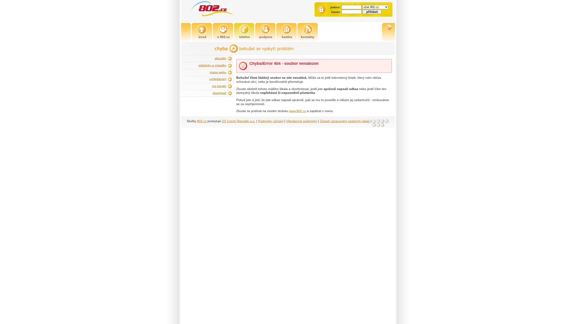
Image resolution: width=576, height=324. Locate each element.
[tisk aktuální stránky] (378, 125)
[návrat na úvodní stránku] (223, 11)
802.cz (202, 121)
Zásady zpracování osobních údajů (345, 121)
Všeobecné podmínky (301, 121)
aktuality (220, 58)
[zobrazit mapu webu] (378, 121)
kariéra (287, 37)
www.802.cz (297, 111)
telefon (244, 37)
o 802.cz (223, 37)
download (219, 93)
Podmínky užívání (271, 121)
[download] (374, 125)
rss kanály (219, 86)
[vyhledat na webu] (382, 121)
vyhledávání (217, 79)
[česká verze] (389, 27)
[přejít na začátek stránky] (382, 125)
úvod (202, 37)
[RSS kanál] (387, 121)
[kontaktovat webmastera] (374, 121)
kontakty (307, 37)
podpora (265, 37)
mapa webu (218, 72)
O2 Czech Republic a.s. (238, 121)
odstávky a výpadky (212, 65)
